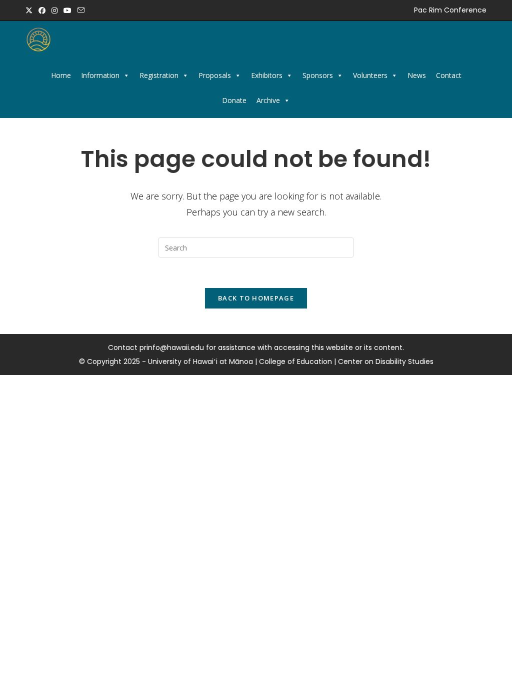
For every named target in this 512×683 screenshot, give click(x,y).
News (417, 75)
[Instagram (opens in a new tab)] (54, 11)
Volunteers (370, 75)
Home (61, 75)
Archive (268, 100)
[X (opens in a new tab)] (31, 11)
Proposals (214, 75)
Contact (449, 75)
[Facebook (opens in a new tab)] (42, 11)
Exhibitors (266, 75)
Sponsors (317, 75)
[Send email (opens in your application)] (81, 11)
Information (100, 75)
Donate (234, 100)
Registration (159, 75)
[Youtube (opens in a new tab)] (67, 11)
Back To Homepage (256, 298)
